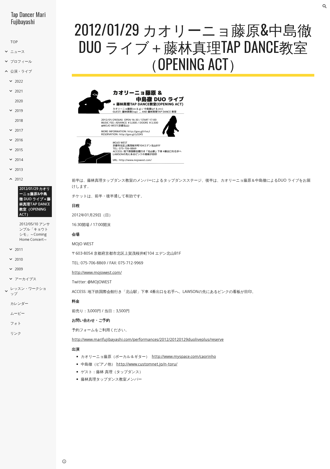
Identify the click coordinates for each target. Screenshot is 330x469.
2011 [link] (19, 249)
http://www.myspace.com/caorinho (184, 356)
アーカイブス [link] (25, 278)
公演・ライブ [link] (21, 71)
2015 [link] (19, 149)
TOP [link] (14, 41)
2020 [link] (19, 101)
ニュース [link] (17, 51)
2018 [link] (19, 120)
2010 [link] (19, 259)
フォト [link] (15, 323)
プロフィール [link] (21, 61)
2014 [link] (19, 159)
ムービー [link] (17, 313)
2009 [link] (19, 269)
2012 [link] (19, 179)
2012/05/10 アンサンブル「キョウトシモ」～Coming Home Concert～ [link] (34, 232)
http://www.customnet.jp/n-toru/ (146, 364)
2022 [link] (19, 81)
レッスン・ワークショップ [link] (28, 291)
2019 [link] (19, 110)
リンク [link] (15, 333)
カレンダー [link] (19, 303)
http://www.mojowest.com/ (97, 272)
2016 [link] (19, 140)
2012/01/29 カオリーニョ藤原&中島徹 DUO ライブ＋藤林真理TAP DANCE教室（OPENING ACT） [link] (35, 201)
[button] (324, 6)
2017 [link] (19, 130)
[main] (193, 48)
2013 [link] (19, 169)
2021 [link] (19, 91)
